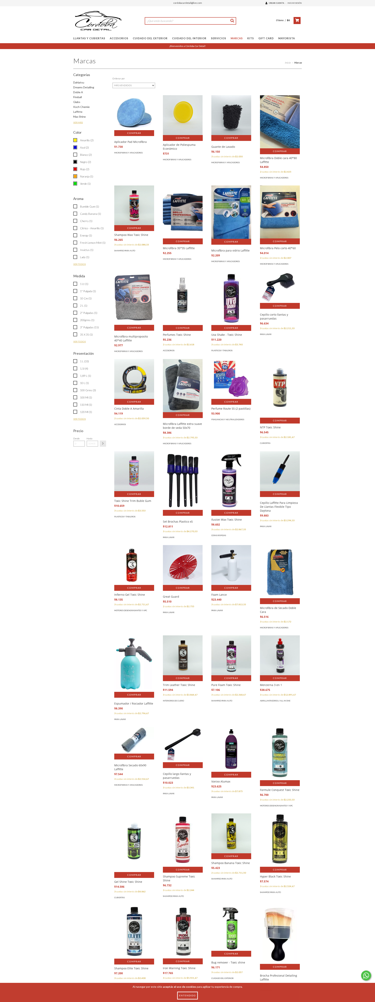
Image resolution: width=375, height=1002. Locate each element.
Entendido (187, 995)
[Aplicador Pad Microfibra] (134, 112)
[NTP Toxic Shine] (280, 394)
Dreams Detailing (83, 87)
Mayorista (286, 38)
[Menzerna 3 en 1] (280, 655)
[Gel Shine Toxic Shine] (134, 848)
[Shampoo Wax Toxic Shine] (134, 205)
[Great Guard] (183, 565)
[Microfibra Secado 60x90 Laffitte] (134, 740)
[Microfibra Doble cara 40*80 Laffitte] (280, 121)
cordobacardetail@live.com (187, 2)
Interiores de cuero (173, 700)
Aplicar (103, 444)
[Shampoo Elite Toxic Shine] (134, 931)
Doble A (78, 92)
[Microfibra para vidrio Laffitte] (231, 212)
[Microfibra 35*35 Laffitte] (183, 212)
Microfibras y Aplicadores (128, 152)
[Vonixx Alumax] (231, 749)
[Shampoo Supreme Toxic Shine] (183, 840)
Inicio (288, 62)
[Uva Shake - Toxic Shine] (231, 298)
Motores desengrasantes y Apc (130, 610)
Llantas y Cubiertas (89, 38)
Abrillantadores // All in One (275, 700)
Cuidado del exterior (222, 978)
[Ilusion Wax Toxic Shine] (231, 504)
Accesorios (119, 38)
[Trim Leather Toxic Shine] (183, 655)
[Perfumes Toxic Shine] (183, 298)
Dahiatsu (78, 82)
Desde (76, 438)
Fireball (77, 97)
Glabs (76, 102)
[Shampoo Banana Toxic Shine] (231, 833)
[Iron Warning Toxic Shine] (183, 931)
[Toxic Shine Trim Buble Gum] (134, 471)
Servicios (218, 38)
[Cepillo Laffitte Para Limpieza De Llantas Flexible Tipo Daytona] (280, 471)
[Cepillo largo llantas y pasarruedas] (183, 744)
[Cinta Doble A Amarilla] (134, 379)
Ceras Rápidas (218, 535)
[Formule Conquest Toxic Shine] (280, 753)
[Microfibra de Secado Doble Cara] (280, 571)
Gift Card (266, 38)
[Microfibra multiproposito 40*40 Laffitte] (134, 298)
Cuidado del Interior (189, 38)
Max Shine (79, 116)
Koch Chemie (81, 106)
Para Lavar (265, 334)
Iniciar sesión (295, 3)
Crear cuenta (276, 3)
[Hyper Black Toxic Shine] (280, 840)
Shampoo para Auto (124, 250)
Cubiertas (265, 443)
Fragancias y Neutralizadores (227, 419)
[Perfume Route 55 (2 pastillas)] (231, 379)
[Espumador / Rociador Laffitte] (134, 663)
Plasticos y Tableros (221, 350)
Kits (250, 38)
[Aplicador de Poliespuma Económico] (183, 115)
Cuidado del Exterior (150, 38)
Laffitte (77, 111)
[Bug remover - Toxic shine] (231, 928)
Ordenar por (118, 78)
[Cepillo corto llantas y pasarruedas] (280, 287)
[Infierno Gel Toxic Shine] (134, 565)
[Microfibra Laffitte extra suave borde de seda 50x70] (183, 385)
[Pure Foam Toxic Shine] (231, 655)
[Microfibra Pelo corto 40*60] (280, 212)
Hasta (89, 438)
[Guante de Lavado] (231, 115)
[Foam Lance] (231, 565)
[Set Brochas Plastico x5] (183, 484)
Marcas (237, 38)
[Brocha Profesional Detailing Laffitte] (280, 939)
